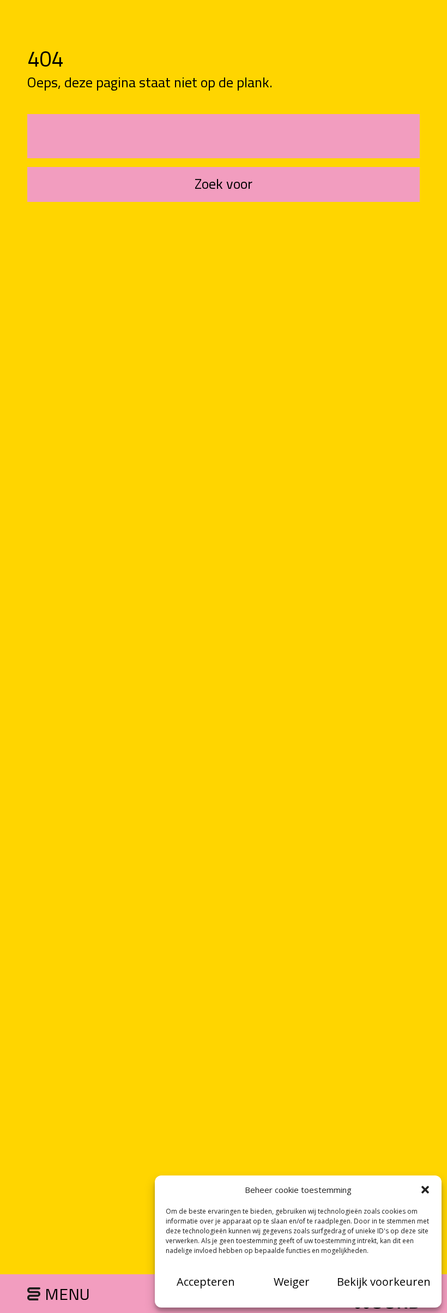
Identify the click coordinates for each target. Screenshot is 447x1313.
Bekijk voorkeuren (384, 1281)
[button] (425, 1189)
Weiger (292, 1281)
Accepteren (206, 1281)
